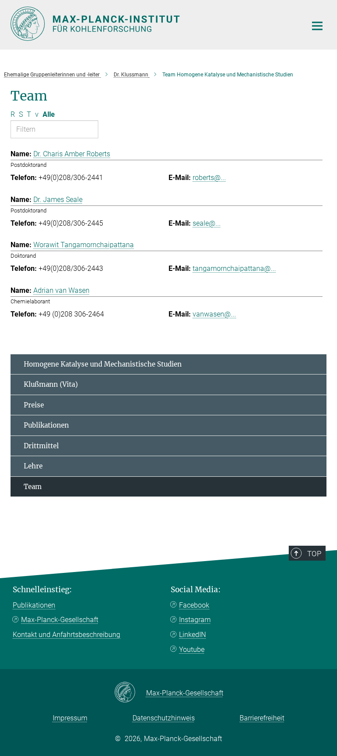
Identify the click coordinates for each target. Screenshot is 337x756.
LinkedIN (192, 634)
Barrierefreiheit (262, 718)
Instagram (195, 620)
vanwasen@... (214, 314)
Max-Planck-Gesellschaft (59, 620)
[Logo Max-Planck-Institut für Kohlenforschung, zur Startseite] (153, 24)
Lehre (33, 466)
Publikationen (46, 425)
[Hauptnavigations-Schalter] (317, 26)
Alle (49, 114)
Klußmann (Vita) (51, 384)
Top (314, 553)
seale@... (207, 223)
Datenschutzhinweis (164, 718)
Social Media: (196, 589)
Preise (34, 405)
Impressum (70, 718)
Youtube (191, 649)
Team (33, 486)
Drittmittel (41, 446)
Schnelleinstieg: (42, 589)
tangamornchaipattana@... (234, 268)
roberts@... (209, 177)
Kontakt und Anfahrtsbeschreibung (66, 634)
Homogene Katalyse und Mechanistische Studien (103, 364)
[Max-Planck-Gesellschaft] (130, 692)
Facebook (194, 605)
